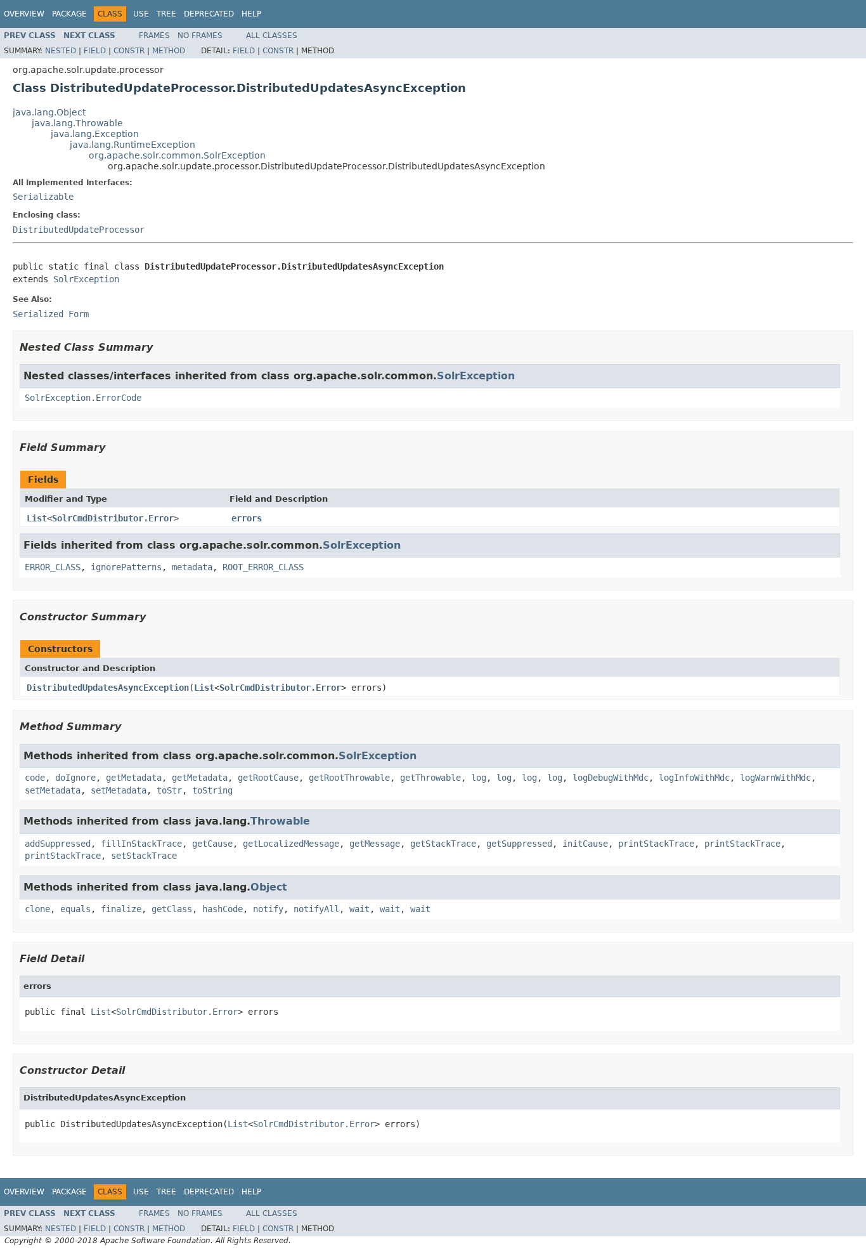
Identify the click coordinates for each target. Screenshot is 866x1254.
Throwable (280, 821)
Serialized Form (51, 314)
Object (268, 887)
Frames (154, 35)
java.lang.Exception (95, 134)
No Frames (200, 35)
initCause (585, 844)
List (37, 518)
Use (141, 14)
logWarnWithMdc (775, 778)
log (478, 778)
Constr (129, 50)
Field (95, 50)
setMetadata (53, 790)
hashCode (222, 909)
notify (268, 909)
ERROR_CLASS (53, 567)
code (35, 778)
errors (246, 518)
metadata (192, 567)
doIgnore (75, 778)
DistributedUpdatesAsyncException (108, 688)
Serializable (43, 197)
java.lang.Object (49, 112)
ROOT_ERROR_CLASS (263, 567)
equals (75, 909)
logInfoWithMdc (694, 778)
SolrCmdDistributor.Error (113, 518)
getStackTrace (443, 844)
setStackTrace (144, 856)
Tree (166, 14)
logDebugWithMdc (610, 778)
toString (212, 790)
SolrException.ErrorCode (83, 398)
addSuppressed (58, 844)
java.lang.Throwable (77, 123)
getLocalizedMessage (291, 844)
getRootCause (268, 778)
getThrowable (430, 778)
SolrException (86, 279)
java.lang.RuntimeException (132, 145)
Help (251, 14)
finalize (121, 909)
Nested (60, 50)
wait (359, 909)
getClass (172, 909)
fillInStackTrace (141, 844)
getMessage (374, 844)
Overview (24, 14)
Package (69, 14)
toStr (169, 790)
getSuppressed (519, 844)
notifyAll (316, 909)
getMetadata (134, 778)
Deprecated (209, 14)
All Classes (271, 35)
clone (37, 909)
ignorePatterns (126, 567)
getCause (212, 844)
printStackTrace (656, 844)
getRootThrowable (349, 778)
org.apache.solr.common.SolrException (177, 155)
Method (168, 50)
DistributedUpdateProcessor (79, 230)
